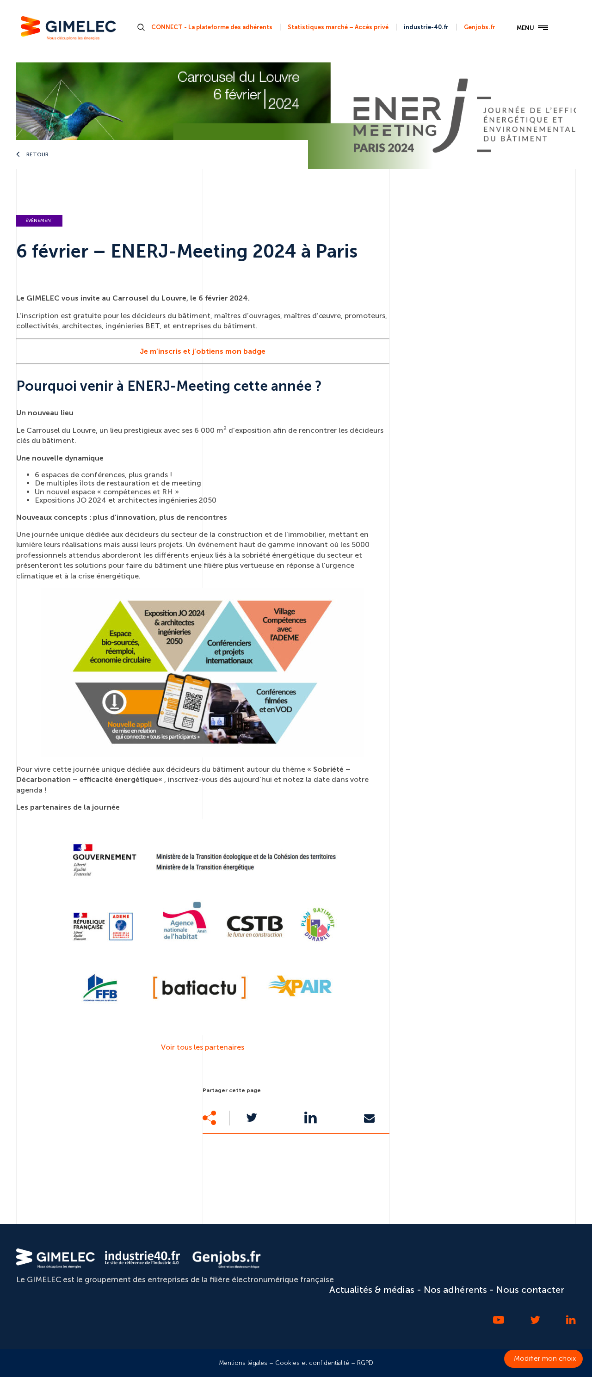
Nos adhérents (455, 1289)
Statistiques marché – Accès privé (338, 27)
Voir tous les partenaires (202, 1047)
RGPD (365, 1362)
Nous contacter (530, 1289)
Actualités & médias (371, 1289)
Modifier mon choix (545, 1358)
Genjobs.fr (479, 27)
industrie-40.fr (426, 27)
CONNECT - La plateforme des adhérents (211, 27)
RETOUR (37, 154)
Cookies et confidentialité (312, 1362)
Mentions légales (243, 1362)
